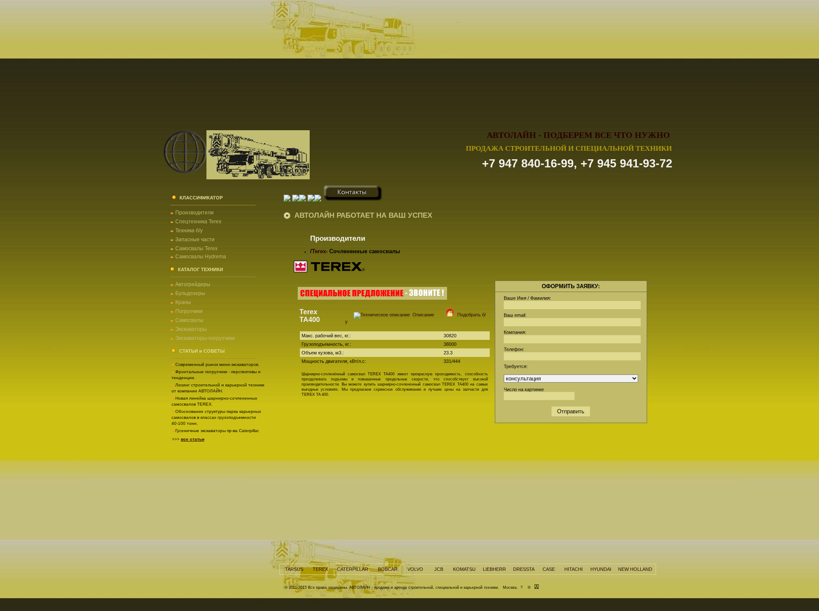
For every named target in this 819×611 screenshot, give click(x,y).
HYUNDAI (600, 569)
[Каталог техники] (302, 199)
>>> (188, 439)
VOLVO (415, 569)
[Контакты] (353, 199)
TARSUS (294, 569)
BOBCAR (388, 569)
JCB (438, 569)
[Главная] (287, 199)
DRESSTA (523, 569)
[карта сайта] (536, 587)
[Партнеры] (318, 199)
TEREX (320, 569)
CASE (549, 569)
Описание (422, 314)
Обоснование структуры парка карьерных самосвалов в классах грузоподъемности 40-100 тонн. (216, 417)
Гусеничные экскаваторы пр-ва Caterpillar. (217, 430)
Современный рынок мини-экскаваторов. (217, 364)
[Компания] (295, 199)
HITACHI (573, 569)
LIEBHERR (494, 569)
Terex (319, 251)
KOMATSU (464, 569)
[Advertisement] (409, 60)
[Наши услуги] (311, 199)
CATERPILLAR (352, 569)
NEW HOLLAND (635, 569)
